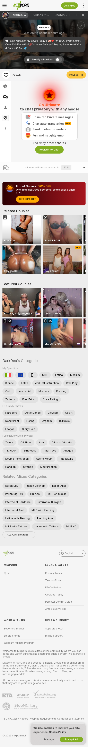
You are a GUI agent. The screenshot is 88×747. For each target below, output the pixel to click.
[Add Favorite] (6, 75)
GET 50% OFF (27, 199)
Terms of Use (53, 580)
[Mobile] (33, 375)
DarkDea (9, 361)
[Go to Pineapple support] (6, 706)
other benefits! (57, 143)
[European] (20, 375)
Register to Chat (49, 149)
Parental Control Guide (58, 601)
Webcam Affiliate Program (19, 642)
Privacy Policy (53, 573)
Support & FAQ (54, 628)
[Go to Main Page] (26, 5)
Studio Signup (12, 635)
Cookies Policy (54, 594)
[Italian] (8, 375)
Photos (62, 15)
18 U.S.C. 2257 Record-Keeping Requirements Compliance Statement (43, 718)
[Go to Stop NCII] (26, 706)
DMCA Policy (53, 587)
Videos (41, 15)
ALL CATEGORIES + (19, 534)
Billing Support (54, 635)
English (69, 553)
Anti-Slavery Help (55, 608)
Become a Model (14, 628)
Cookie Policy (57, 732)
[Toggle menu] (4, 5)
